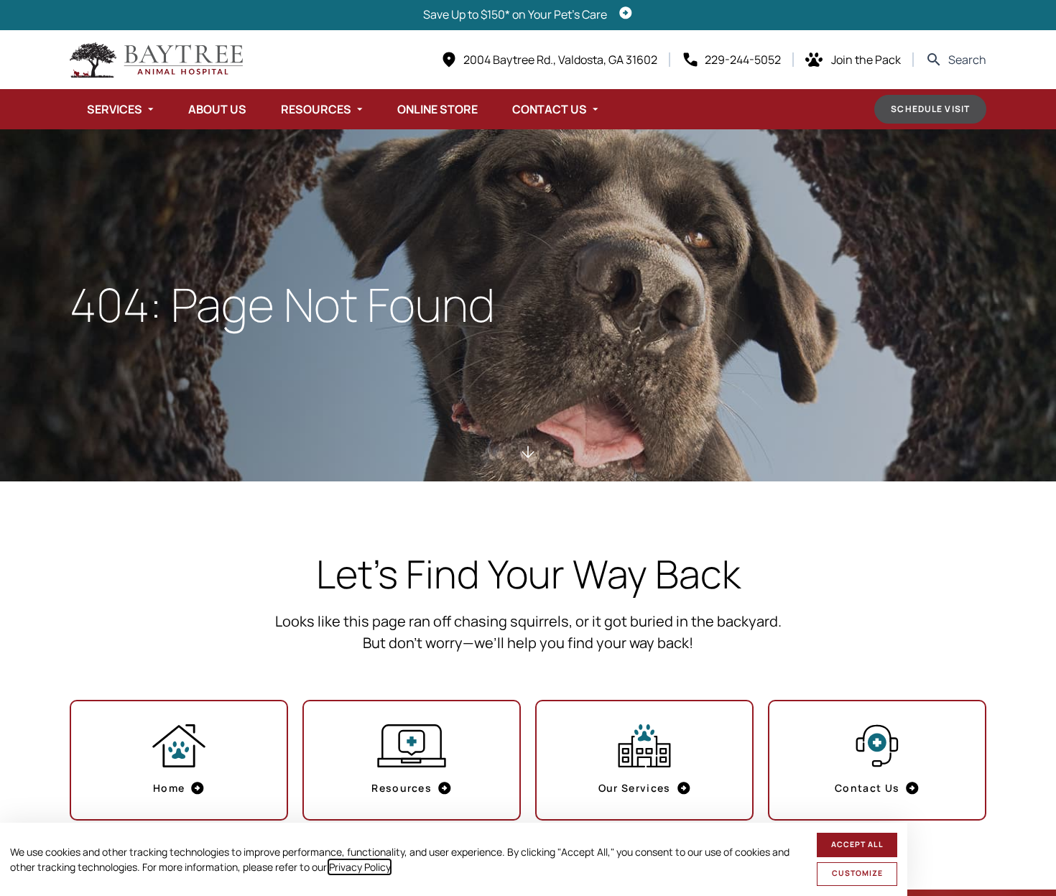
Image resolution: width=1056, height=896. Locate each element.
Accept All (857, 844)
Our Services (634, 788)
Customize (857, 873)
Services (114, 109)
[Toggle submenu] (151, 109)
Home (169, 788)
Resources (316, 109)
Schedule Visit (930, 109)
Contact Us (549, 109)
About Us (217, 109)
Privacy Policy (359, 867)
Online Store (437, 109)
